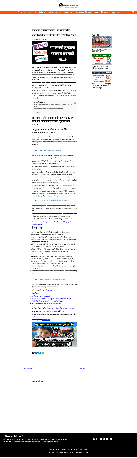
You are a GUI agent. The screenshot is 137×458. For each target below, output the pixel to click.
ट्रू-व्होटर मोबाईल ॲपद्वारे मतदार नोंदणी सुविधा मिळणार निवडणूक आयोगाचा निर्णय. (52, 299)
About (57, 449)
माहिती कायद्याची (54, 12)
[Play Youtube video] (54, 334)
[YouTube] (100, 439)
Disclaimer (86, 449)
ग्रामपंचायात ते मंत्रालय (83, 12)
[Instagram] (107, 439)
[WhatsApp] (97, 439)
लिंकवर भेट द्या (49, 290)
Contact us (51, 449)
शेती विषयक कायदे (24, 12)
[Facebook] (94, 439)
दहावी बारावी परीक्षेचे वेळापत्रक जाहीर (41, 296)
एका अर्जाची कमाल (101, 12)
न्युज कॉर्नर (115, 12)
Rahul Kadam (84, 452)
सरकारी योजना (40, 12)
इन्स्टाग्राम (65, 308)
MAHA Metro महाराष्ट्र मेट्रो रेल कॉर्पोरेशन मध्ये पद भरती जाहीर (100, 67)
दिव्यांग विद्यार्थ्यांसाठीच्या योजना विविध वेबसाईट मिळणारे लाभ (47, 301)
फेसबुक (53, 308)
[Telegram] (110, 439)
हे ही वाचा (38, 113)
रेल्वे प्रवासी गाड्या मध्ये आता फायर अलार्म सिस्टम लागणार (101, 50)
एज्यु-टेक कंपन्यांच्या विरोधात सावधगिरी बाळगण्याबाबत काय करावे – (49, 109)
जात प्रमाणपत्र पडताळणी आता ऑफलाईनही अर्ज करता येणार (46, 303)
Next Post (83, 368)
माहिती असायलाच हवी (51, 311)
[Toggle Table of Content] (74, 102)
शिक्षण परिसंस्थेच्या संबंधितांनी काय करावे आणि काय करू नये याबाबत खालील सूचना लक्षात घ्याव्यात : (53, 106)
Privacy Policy (78, 449)
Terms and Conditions (67, 449)
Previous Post (27, 368)
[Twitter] (104, 439)
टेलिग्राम (57, 308)
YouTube (71, 308)
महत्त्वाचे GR (68, 12)
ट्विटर (61, 308)
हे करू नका (36, 111)
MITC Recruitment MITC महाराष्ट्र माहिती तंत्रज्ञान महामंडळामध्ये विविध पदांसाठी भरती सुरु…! (101, 86)
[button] (133, 12)
